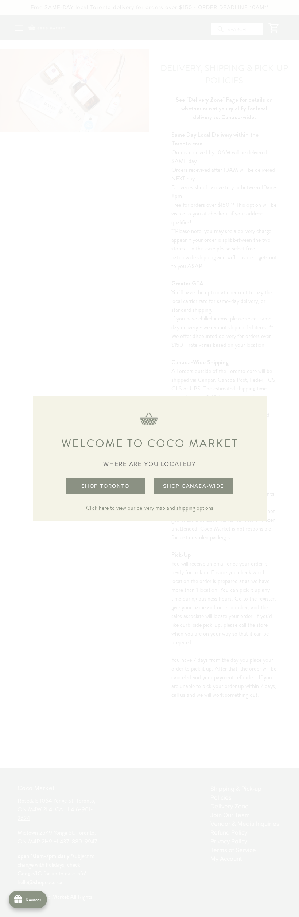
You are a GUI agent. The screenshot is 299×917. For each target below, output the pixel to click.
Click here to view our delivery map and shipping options (149, 508)
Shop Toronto (105, 486)
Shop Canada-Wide (193, 486)
